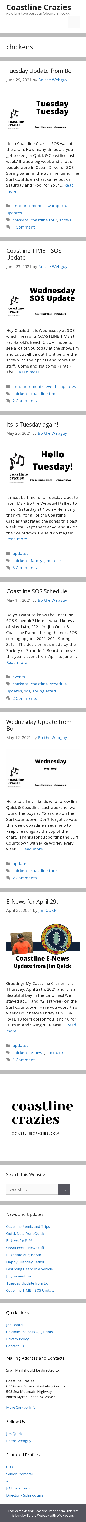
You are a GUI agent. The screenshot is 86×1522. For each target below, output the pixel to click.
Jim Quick (14, 1433)
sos (27, 691)
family (36, 560)
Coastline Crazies (38, 7)
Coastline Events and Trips (28, 1226)
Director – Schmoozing (24, 1495)
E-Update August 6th (23, 1254)
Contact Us (15, 1346)
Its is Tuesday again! (32, 424)
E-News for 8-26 (19, 1240)
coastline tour (44, 220)
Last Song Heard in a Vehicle (29, 1269)
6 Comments (25, 567)
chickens (21, 220)
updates (14, 213)
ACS (9, 1481)
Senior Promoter (19, 1473)
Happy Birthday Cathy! (25, 1261)
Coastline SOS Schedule (36, 591)
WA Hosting (65, 1515)
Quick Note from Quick (25, 1233)
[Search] (64, 1189)
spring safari (44, 691)
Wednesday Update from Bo (38, 725)
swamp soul (57, 205)
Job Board (14, 1324)
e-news (37, 1052)
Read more (29, 372)
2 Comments (25, 400)
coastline (39, 684)
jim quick (52, 560)
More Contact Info (21, 1407)
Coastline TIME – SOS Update (33, 254)
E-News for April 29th (34, 901)
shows (65, 220)
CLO (9, 1466)
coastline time (44, 393)
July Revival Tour (20, 1276)
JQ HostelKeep (18, 1488)
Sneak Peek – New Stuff (25, 1247)
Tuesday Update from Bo (39, 71)
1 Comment (24, 227)
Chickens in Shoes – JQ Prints (29, 1331)
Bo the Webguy (18, 1440)
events (52, 386)
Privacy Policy (17, 1338)
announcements (28, 205)
